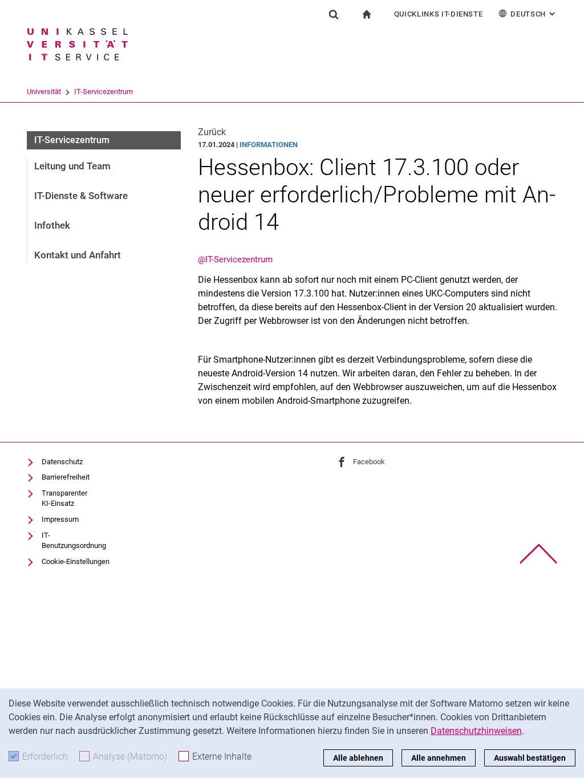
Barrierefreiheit (66, 477)
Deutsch (533, 14)
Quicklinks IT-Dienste (438, 14)
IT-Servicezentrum (103, 91)
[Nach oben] (538, 554)
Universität (44, 91)
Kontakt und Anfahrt (77, 255)
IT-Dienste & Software (81, 195)
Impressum (60, 519)
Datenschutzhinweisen (476, 730)
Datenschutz (62, 461)
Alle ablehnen (358, 757)
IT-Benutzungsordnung (74, 540)
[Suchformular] (333, 14)
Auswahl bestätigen (530, 757)
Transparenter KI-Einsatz (64, 498)
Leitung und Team (72, 166)
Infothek (52, 225)
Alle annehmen (438, 757)
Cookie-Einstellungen (76, 561)
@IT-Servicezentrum (235, 259)
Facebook (369, 461)
